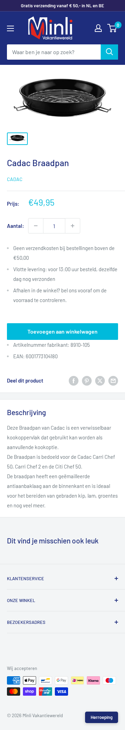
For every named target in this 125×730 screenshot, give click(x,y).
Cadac (15, 179)
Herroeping (101, 717)
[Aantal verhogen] (72, 225)
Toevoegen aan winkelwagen (62, 331)
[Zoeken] (109, 52)
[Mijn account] (98, 28)
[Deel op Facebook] (73, 380)
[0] (112, 28)
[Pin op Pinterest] (87, 380)
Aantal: (15, 226)
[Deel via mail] (113, 380)
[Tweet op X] (100, 380)
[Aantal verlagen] (35, 225)
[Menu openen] (10, 28)
